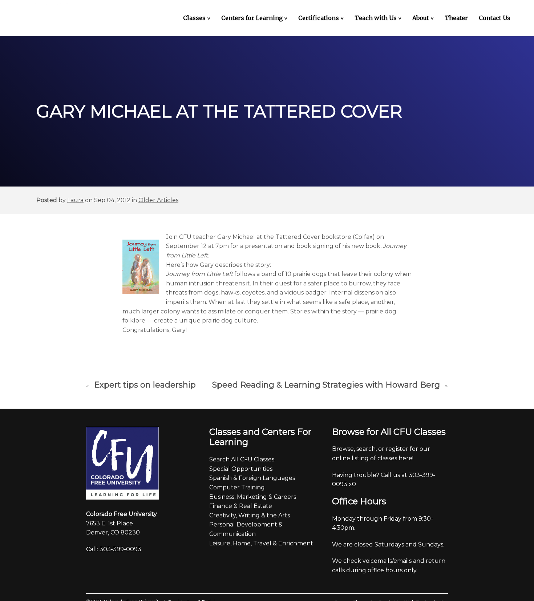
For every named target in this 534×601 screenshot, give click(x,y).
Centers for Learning (255, 17)
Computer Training (237, 487)
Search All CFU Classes (241, 459)
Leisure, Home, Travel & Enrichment (261, 543)
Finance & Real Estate (240, 505)
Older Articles (158, 200)
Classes (197, 17)
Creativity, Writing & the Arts (249, 515)
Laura (75, 200)
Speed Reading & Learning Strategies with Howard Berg (326, 385)
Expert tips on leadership (145, 385)
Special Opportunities (240, 468)
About (424, 17)
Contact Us (494, 17)
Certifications (321, 17)
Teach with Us (379, 17)
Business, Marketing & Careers (252, 496)
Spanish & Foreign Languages (252, 477)
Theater (456, 17)
